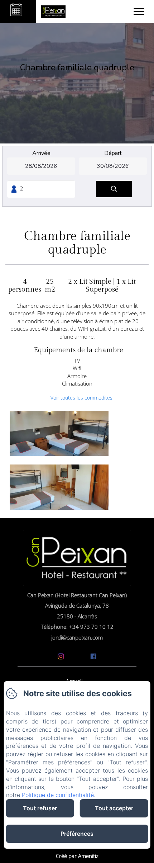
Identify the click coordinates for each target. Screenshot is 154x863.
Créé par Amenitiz (77, 855)
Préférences (77, 833)
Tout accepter (114, 808)
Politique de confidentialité (58, 794)
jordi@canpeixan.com (77, 637)
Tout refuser (40, 808)
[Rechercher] (114, 189)
